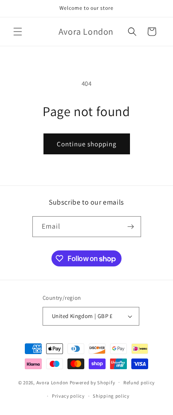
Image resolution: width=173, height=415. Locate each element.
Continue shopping (87, 144)
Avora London (52, 382)
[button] (18, 31)
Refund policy (139, 382)
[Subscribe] (131, 226)
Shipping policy (111, 396)
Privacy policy (68, 396)
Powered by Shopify (92, 382)
